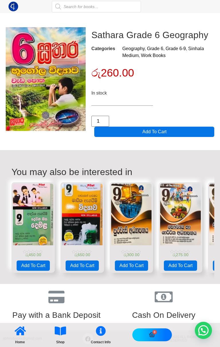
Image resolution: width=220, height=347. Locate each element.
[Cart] (152, 334)
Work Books (153, 55)
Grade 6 (155, 48)
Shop (60, 342)
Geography (133, 48)
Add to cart (154, 131)
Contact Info (101, 342)
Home (20, 342)
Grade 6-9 (176, 48)
